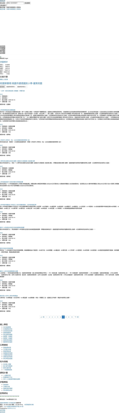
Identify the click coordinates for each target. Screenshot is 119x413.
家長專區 (2, 53)
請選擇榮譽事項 (10, 87)
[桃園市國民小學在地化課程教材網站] (2, 396)
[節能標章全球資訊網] (8, 396)
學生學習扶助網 (7, 358)
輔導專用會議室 (7, 342)
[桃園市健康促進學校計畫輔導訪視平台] (18, 396)
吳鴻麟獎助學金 (7, 329)
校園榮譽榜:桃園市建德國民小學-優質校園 (21, 83)
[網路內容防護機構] (4, 396)
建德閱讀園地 (7, 333)
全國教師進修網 (7, 355)
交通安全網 (6, 386)
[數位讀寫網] (12, 396)
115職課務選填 (7, 370)
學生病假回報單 (7, 334)
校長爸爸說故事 (7, 331)
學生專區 (2, 52)
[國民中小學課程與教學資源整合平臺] (16, 396)
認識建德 (2, 47)
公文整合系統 (7, 349)
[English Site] (0, 56)
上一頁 (42, 317)
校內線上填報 (7, 364)
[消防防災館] (7, 396)
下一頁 (77, 317)
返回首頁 (2, 46)
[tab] (59, 47)
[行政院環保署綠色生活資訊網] (5, 396)
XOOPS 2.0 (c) (11, 408)
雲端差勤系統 (7, 347)
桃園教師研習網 (7, 353)
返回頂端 (2, 410)
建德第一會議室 (7, 336)
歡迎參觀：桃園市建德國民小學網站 (10, 9)
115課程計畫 (7, 375)
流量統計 (4, 61)
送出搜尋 (27, 3)
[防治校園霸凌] (10, 396)
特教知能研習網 (7, 357)
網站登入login (4, 58)
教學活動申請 (7, 368)
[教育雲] (13, 396)
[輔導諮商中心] (15, 396)
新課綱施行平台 (7, 377)
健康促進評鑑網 (7, 388)
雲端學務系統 (7, 351)
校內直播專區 (7, 327)
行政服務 (2, 49)
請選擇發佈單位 (21, 87)
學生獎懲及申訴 (7, 390)
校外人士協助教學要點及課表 (11, 379)
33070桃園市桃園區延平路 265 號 (13, 406)
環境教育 (5, 385)
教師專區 (2, 50)
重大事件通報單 (7, 366)
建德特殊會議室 (7, 340)
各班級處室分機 (28, 404)
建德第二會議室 (7, 338)
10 (72, 317)
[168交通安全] (0, 396)
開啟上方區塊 (4, 79)
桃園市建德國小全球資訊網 (8, 403)
